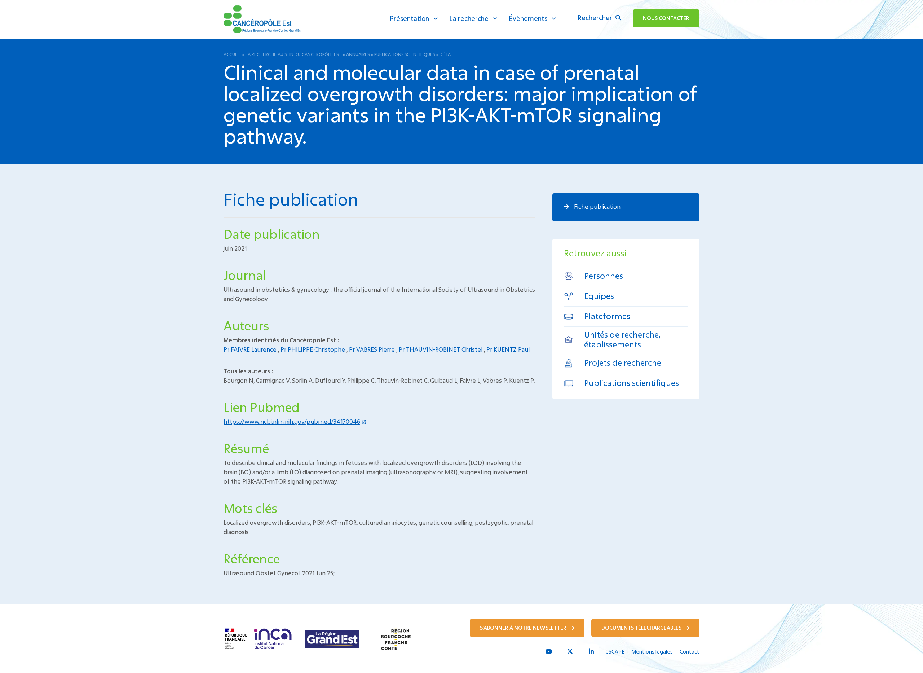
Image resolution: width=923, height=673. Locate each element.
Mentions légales (652, 651)
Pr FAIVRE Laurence (250, 349)
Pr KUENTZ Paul (508, 349)
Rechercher (596, 17)
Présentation (409, 18)
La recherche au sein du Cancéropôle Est (293, 54)
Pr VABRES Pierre (372, 349)
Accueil (232, 54)
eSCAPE (614, 651)
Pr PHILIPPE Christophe (313, 349)
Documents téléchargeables (642, 627)
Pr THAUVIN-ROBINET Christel (440, 349)
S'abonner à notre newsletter (524, 627)
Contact (689, 651)
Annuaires (358, 54)
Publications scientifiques (404, 54)
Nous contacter (666, 18)
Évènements (528, 18)
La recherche (469, 18)
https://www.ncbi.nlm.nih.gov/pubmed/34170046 (292, 421)
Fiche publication (597, 206)
